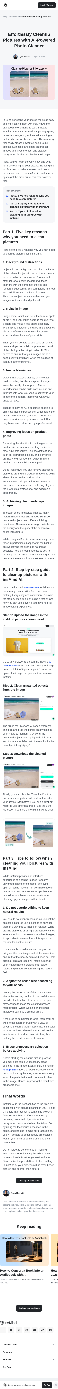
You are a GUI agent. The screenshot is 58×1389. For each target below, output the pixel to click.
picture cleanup (31, 587)
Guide (18, 16)
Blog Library (8, 16)
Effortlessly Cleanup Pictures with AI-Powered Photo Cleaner (38, 16)
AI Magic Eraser (10, 1069)
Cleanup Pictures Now (29, 1180)
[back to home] (5, 5)
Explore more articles (29, 1308)
